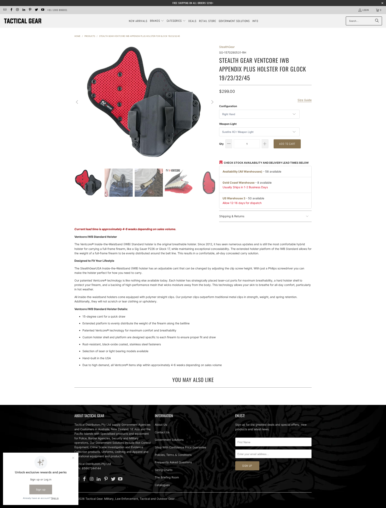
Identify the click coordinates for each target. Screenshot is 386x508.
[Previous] (77, 102)
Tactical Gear (94, 498)
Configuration (228, 106)
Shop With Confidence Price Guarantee (180, 447)
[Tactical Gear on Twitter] (36, 10)
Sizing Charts (163, 470)
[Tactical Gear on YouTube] (42, 10)
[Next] (212, 102)
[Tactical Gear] (22, 21)
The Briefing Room (167, 477)
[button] (157, 21)
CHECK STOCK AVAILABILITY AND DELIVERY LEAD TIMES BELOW (266, 162)
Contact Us (162, 432)
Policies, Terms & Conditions (173, 454)
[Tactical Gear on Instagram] (17, 10)
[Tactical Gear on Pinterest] (30, 10)
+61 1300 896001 (57, 10)
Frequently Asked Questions (173, 462)
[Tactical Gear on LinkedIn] (23, 10)
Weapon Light (228, 123)
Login (365, 10)
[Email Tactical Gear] (4, 10)
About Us (161, 424)
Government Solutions (169, 439)
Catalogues (162, 485)
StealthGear (227, 47)
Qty (221, 143)
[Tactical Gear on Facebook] (11, 10)
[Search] (377, 21)
